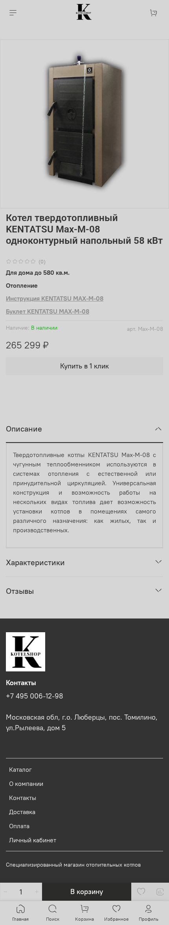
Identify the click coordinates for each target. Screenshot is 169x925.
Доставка (22, 812)
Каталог (20, 769)
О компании (26, 783)
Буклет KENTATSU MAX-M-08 (47, 311)
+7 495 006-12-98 (34, 696)
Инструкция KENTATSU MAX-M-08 (54, 298)
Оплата (19, 826)
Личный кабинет (32, 840)
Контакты (22, 798)
